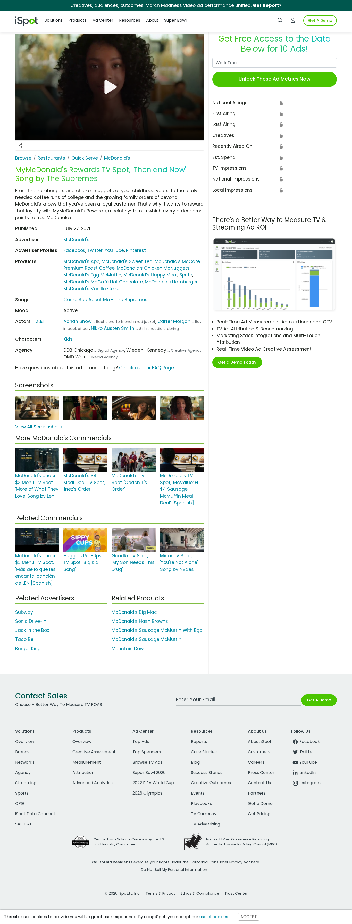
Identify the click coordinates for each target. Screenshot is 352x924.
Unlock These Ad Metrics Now (275, 79)
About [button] (152, 20)
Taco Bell (25, 639)
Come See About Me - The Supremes (105, 300)
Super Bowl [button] (175, 20)
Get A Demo (320, 20)
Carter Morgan (173, 321)
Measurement (86, 762)
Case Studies (204, 752)
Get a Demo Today (237, 362)
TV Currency (203, 814)
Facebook (74, 250)
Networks (25, 762)
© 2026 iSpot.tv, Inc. (122, 893)
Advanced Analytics (92, 783)
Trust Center (236, 893)
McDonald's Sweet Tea (127, 261)
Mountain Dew (128, 648)
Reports (199, 742)
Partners (257, 793)
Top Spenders (146, 752)
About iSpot (260, 742)
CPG (19, 803)
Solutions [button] (54, 20)
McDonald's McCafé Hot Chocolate (103, 282)
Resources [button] (129, 20)
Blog (195, 762)
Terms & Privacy (160, 893)
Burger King (28, 648)
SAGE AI (23, 824)
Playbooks (201, 803)
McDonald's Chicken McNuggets (153, 268)
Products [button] (77, 20)
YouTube (114, 250)
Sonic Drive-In (30, 621)
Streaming (25, 783)
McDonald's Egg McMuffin (92, 275)
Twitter (95, 250)
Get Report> (267, 5)
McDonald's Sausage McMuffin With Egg (157, 630)
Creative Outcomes (211, 783)
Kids (68, 339)
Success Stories (206, 772)
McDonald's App (81, 261)
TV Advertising (205, 824)
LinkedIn (307, 772)
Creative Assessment (94, 752)
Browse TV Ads (147, 762)
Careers (256, 762)
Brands (22, 752)
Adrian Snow (77, 321)
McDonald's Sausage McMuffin (146, 639)
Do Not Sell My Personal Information (174, 869)
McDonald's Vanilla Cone (91, 288)
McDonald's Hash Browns (140, 621)
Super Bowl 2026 (149, 772)
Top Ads (140, 742)
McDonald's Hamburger (171, 282)
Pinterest (136, 250)
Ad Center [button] (103, 20)
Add (40, 321)
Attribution (83, 772)
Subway (24, 612)
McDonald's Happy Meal (150, 275)
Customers (259, 752)
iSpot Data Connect (35, 814)
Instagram (310, 783)
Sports (22, 793)
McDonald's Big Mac (134, 612)
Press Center (261, 772)
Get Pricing (259, 814)
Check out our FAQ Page (146, 368)
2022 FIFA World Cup (153, 783)
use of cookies (213, 917)
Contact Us (259, 783)
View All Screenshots (38, 427)
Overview (24, 742)
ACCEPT (248, 917)
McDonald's (76, 239)
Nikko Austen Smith (112, 328)
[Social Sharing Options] (20, 145)
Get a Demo (260, 803)
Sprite (185, 275)
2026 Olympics (147, 793)
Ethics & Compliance (200, 893)
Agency (23, 772)
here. (255, 862)
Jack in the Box (32, 630)
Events (198, 793)
